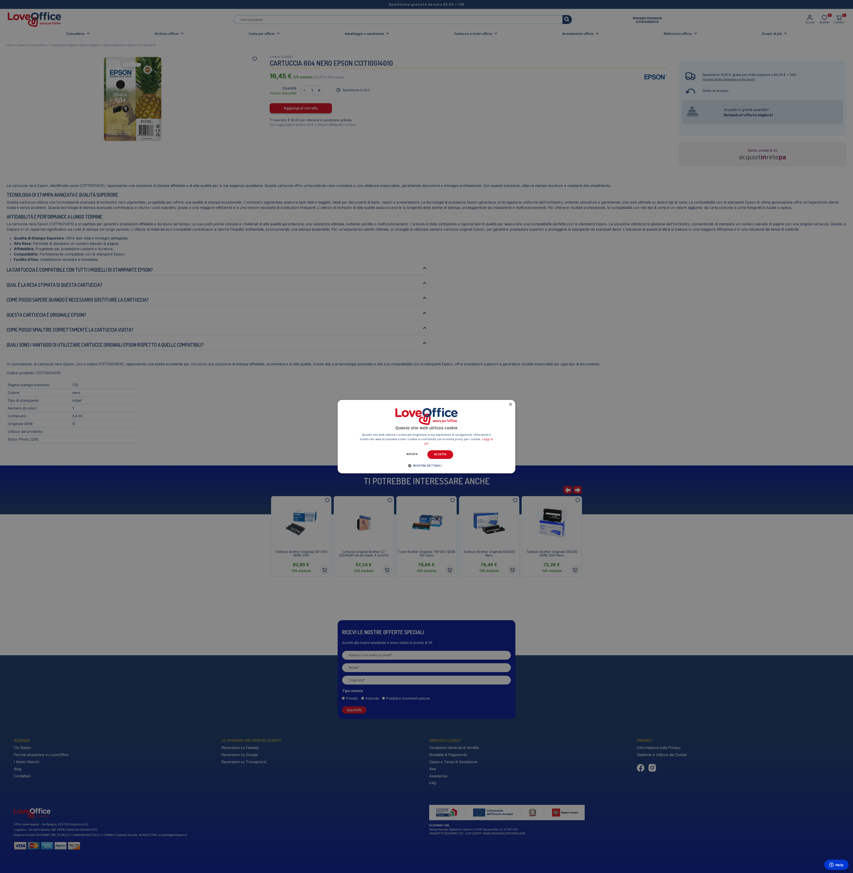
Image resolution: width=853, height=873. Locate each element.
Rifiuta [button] (412, 454)
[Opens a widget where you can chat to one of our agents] (836, 865)
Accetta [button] (440, 454)
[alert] (426, 436)
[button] (426, 465)
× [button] (510, 404)
